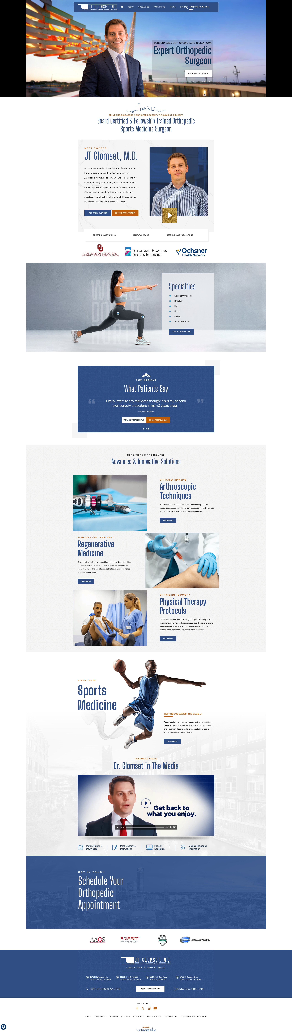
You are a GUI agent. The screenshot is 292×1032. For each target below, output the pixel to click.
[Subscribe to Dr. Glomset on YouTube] (155, 1008)
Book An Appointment (150, 989)
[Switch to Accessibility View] (3, 1027)
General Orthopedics (183, 296)
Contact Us (171, 1017)
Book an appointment (198, 73)
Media (172, 7)
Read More (168, 520)
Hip (175, 306)
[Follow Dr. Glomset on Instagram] (149, 1008)
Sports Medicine (181, 321)
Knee (176, 311)
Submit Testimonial (158, 420)
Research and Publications (180, 235)
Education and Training (104, 235)
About (131, 7)
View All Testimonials (134, 420)
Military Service (141, 235)
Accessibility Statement (193, 1017)
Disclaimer (100, 1017)
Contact (184, 7)
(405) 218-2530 (99, 988)
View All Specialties (181, 332)
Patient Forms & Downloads (94, 847)
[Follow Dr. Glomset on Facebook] (137, 1008)
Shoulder (178, 301)
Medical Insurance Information (198, 847)
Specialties (143, 7)
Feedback (138, 1017)
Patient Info (159, 7)
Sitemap (125, 1017)
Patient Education (159, 847)
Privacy (114, 1017)
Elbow (177, 316)
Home (122, 7)
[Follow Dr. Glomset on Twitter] (143, 1008)
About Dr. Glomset (98, 213)
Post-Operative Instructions (128, 847)
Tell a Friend (154, 1017)
